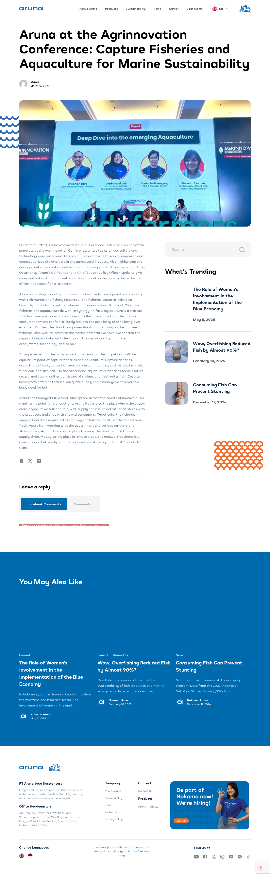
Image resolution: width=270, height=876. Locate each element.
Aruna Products (148, 803)
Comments (82, 504)
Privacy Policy (114, 816)
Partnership (112, 809)
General (24, 652)
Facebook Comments (44, 504)
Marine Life (120, 652)
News (157, 8)
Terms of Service (138, 848)
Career (174, 8)
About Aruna (88, 8)
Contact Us (195, 8)
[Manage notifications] (261, 867)
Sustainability (135, 8)
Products (111, 8)
